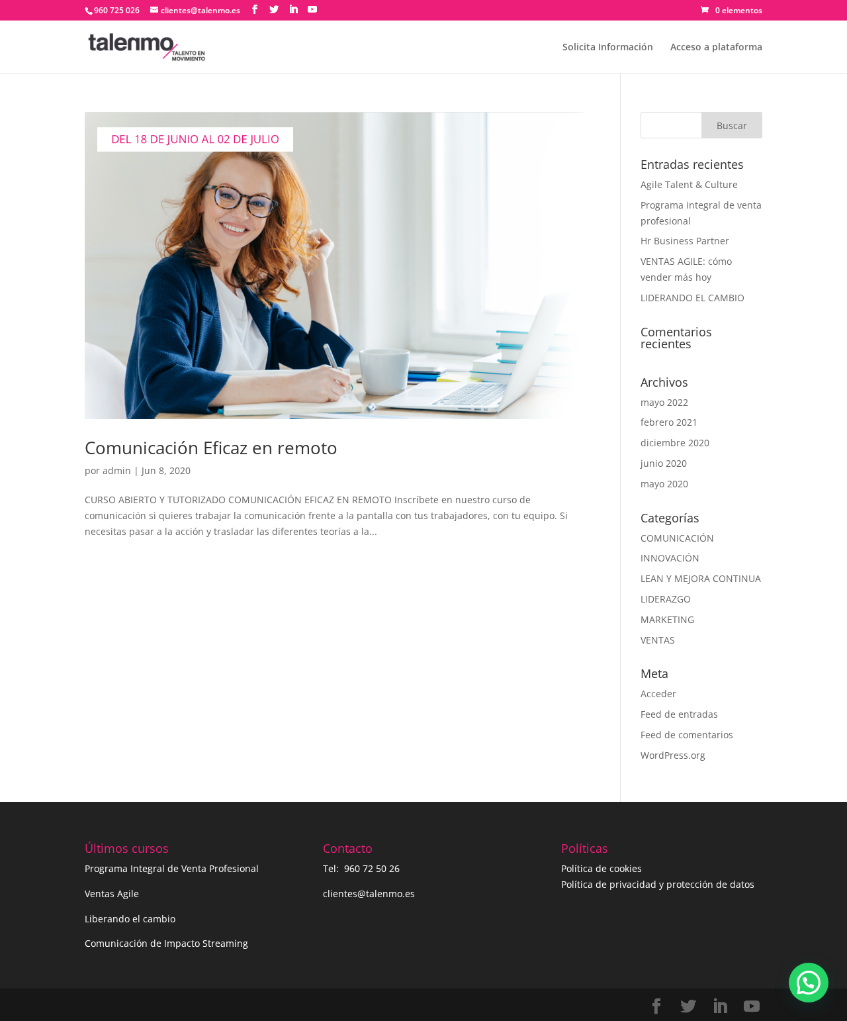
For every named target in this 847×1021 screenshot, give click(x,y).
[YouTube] (312, 10)
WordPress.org (673, 755)
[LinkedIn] (293, 10)
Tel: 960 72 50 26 (361, 868)
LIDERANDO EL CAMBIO (692, 297)
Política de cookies (601, 868)
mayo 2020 (664, 483)
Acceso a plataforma (716, 47)
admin (117, 470)
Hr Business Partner (685, 240)
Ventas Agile (112, 893)
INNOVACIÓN (670, 558)
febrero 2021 (669, 422)
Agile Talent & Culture (689, 184)
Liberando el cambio (130, 918)
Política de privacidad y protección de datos (657, 884)
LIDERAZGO (666, 599)
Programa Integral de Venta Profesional (172, 868)
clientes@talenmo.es (369, 893)
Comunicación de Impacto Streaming (166, 943)
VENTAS (658, 640)
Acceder (658, 693)
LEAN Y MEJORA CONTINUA (701, 578)
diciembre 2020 (675, 442)
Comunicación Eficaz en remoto (211, 448)
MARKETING (667, 619)
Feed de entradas (679, 714)
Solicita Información (607, 47)
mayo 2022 (664, 402)
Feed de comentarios (687, 734)
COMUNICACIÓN (677, 538)
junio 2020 (664, 463)
